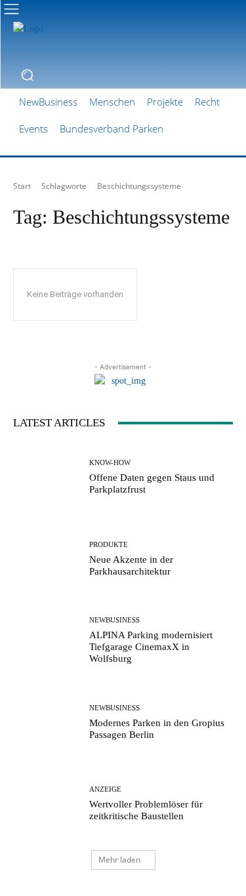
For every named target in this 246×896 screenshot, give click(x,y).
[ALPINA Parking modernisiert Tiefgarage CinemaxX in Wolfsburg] (46, 640)
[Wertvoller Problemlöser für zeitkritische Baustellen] (46, 804)
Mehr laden (119, 859)
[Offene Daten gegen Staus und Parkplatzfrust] (46, 477)
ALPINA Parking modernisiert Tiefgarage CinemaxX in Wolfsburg (151, 647)
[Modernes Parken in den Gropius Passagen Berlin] (46, 722)
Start (22, 186)
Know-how (110, 462)
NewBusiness (114, 620)
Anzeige (105, 789)
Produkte (108, 544)
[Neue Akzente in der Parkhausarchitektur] (46, 559)
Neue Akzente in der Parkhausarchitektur (131, 565)
